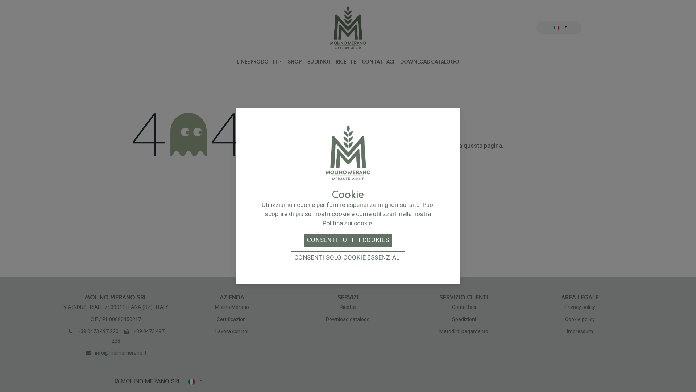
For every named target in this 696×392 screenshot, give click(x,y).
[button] (348, 240)
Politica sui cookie (347, 223)
